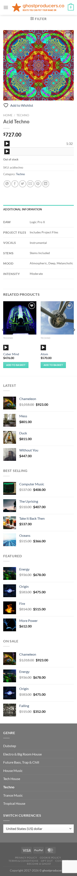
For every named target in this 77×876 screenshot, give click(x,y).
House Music (12, 770)
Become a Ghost (39, 863)
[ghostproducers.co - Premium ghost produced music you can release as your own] (38, 7)
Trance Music (13, 795)
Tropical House (14, 803)
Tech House (11, 779)
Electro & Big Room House (22, 754)
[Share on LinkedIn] (45, 183)
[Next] (74, 338)
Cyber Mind (11, 354)
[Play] (7, 143)
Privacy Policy (26, 857)
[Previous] (3, 338)
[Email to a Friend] (30, 183)
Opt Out (47, 860)
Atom (44, 354)
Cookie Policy (50, 857)
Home (7, 115)
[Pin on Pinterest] (37, 183)
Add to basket (15, 365)
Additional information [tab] (22, 209)
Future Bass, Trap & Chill (21, 762)
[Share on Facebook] (14, 183)
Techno (22, 115)
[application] (7, 143)
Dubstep (9, 746)
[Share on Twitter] (22, 183)
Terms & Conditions (23, 860)
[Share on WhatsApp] (7, 183)
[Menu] (5, 7)
